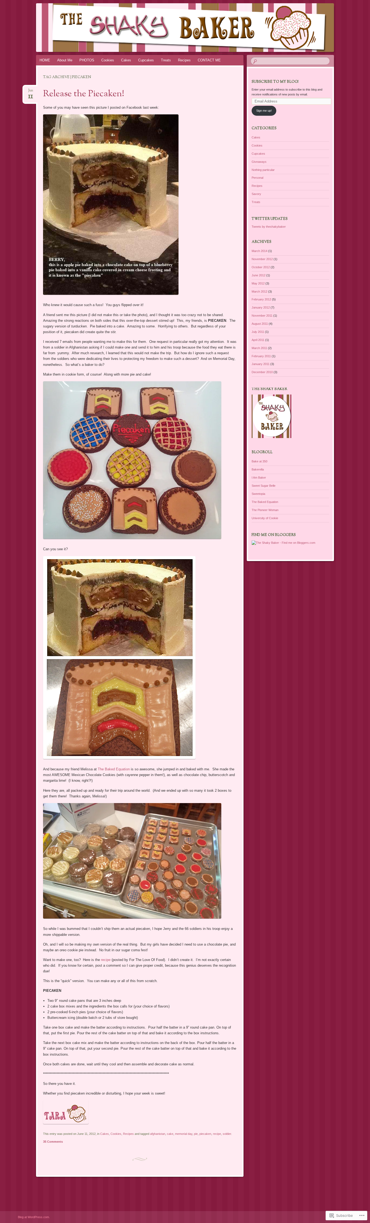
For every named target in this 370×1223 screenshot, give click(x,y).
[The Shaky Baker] (184, 27)
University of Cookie (265, 518)
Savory (256, 193)
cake (170, 1133)
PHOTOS (86, 60)
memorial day (183, 1133)
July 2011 (258, 331)
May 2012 (258, 283)
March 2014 (259, 251)
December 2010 (262, 372)
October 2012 (261, 267)
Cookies (107, 60)
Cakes (126, 60)
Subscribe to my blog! (275, 81)
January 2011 (261, 364)
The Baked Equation (114, 769)
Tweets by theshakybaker (269, 226)
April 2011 (258, 340)
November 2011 (262, 315)
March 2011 (259, 348)
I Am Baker (259, 477)
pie (196, 1133)
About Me (64, 60)
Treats (166, 60)
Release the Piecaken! (83, 94)
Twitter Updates (270, 219)
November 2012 (262, 259)
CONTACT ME (209, 60)
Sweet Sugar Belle (263, 485)
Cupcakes (146, 60)
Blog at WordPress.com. (34, 1217)
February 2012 (261, 299)
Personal (257, 177)
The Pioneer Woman (265, 510)
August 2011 (260, 323)
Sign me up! (264, 110)
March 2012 (259, 291)
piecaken (205, 1133)
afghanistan (157, 1133)
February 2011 (261, 356)
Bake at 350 (259, 461)
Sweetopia (258, 493)
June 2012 (258, 275)
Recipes (184, 60)
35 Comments (53, 1141)
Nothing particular (263, 169)
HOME (45, 60)
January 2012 (261, 307)
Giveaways (259, 161)
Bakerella (258, 469)
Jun (30, 92)
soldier (227, 1133)
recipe (106, 960)
